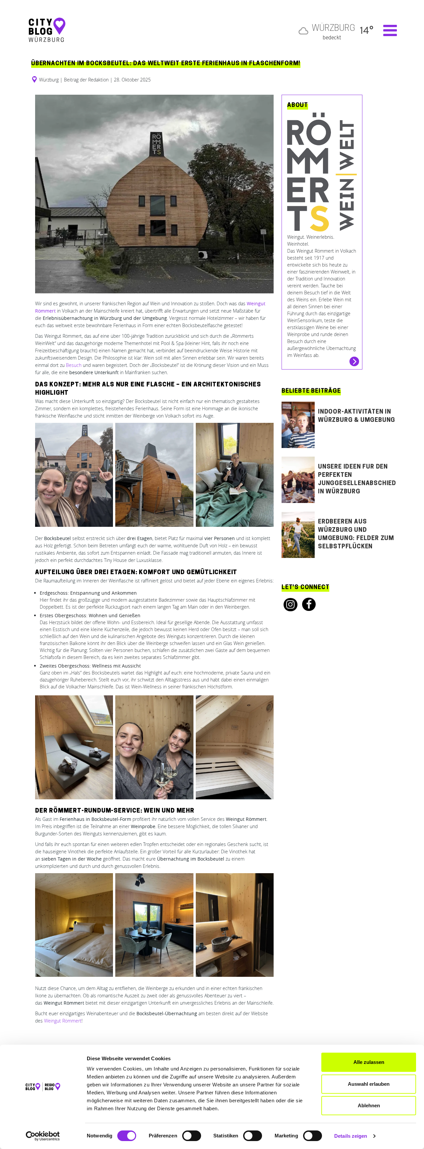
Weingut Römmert (62, 1021)
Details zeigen (350, 1136)
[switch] (191, 1135)
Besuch (73, 365)
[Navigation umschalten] (387, 30)
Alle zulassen (368, 1062)
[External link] (288, 604)
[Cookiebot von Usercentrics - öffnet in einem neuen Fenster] (43, 1136)
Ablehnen (369, 1105)
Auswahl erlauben (369, 1084)
